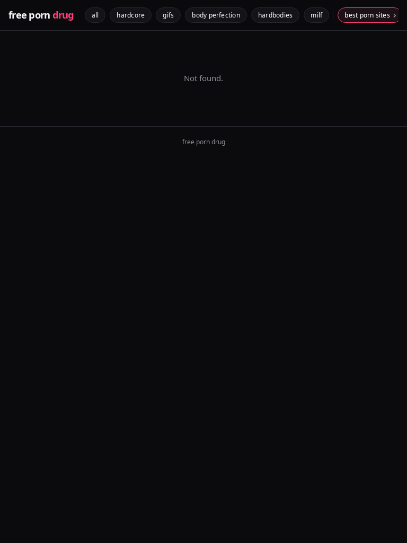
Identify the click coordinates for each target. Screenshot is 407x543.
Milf (316, 15)
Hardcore (131, 15)
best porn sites (367, 15)
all (95, 15)
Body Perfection (216, 15)
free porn (41, 15)
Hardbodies (275, 15)
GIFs (168, 15)
